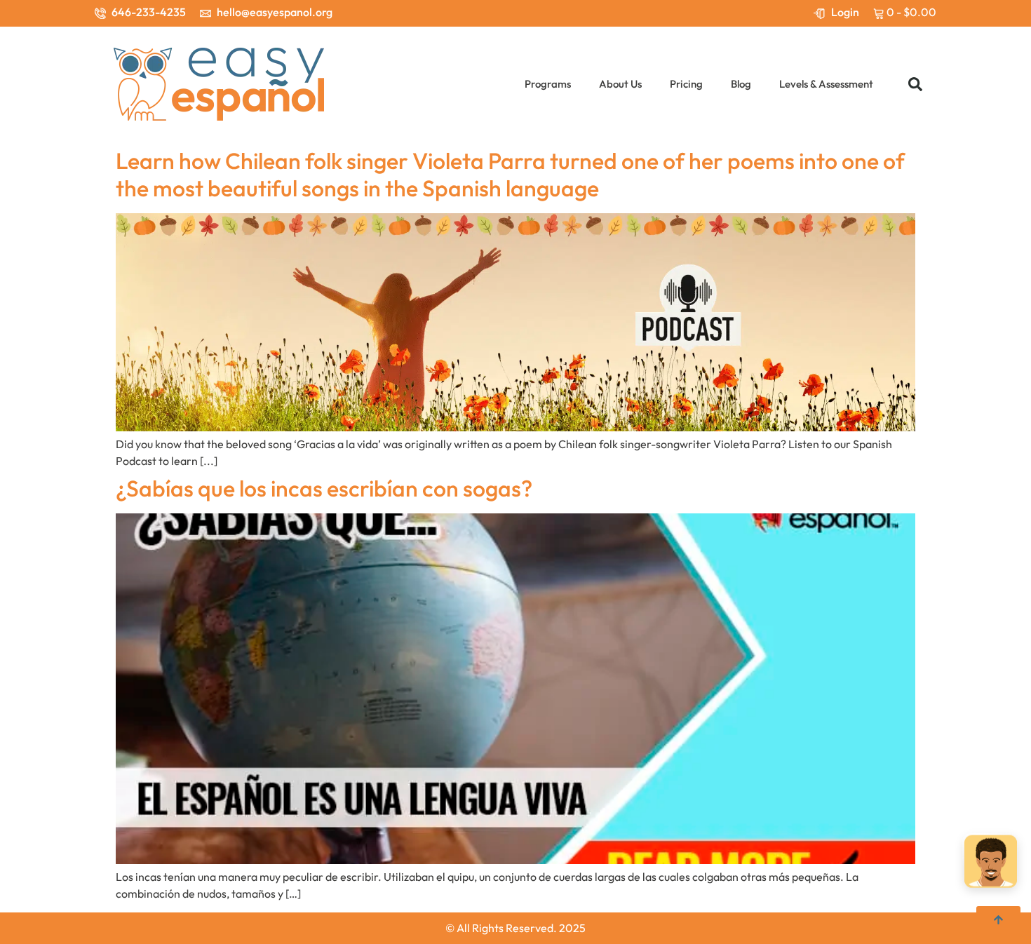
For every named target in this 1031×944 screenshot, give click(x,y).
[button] (915, 84)
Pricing (686, 83)
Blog (741, 83)
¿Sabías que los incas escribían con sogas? (324, 488)
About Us (620, 83)
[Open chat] (990, 865)
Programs (548, 83)
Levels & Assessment (826, 83)
